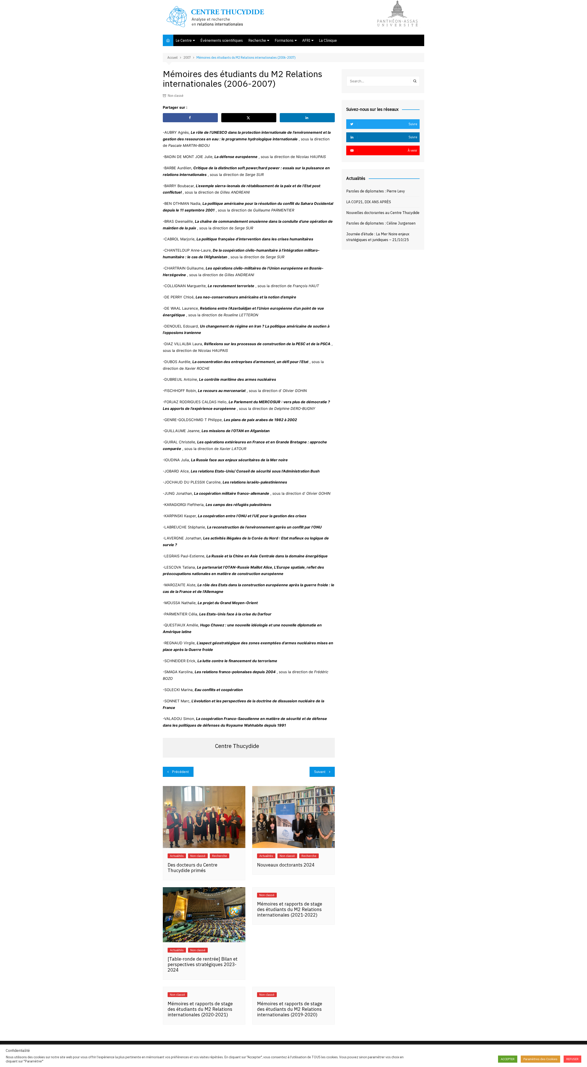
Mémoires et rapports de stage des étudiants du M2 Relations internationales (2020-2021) (200, 1009)
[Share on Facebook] (190, 117)
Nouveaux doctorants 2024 (286, 865)
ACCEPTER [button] (508, 1059)
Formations (284, 40)
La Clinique (328, 40)
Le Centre (184, 40)
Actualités (177, 856)
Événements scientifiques (221, 40)
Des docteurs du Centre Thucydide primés (192, 867)
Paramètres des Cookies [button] (540, 1059)
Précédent (180, 772)
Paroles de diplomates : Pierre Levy (375, 191)
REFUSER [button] (572, 1059)
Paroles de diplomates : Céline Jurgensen (380, 223)
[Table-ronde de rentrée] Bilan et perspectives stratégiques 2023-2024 (203, 964)
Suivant (320, 772)
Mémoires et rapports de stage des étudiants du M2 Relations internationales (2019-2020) (289, 1009)
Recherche (257, 40)
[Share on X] (248, 117)
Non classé (175, 96)
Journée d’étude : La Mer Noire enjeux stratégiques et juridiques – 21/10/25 (377, 237)
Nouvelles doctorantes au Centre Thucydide (382, 212)
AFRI (306, 40)
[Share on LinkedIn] (307, 117)
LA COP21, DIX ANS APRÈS (368, 202)
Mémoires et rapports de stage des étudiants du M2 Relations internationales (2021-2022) (289, 909)
